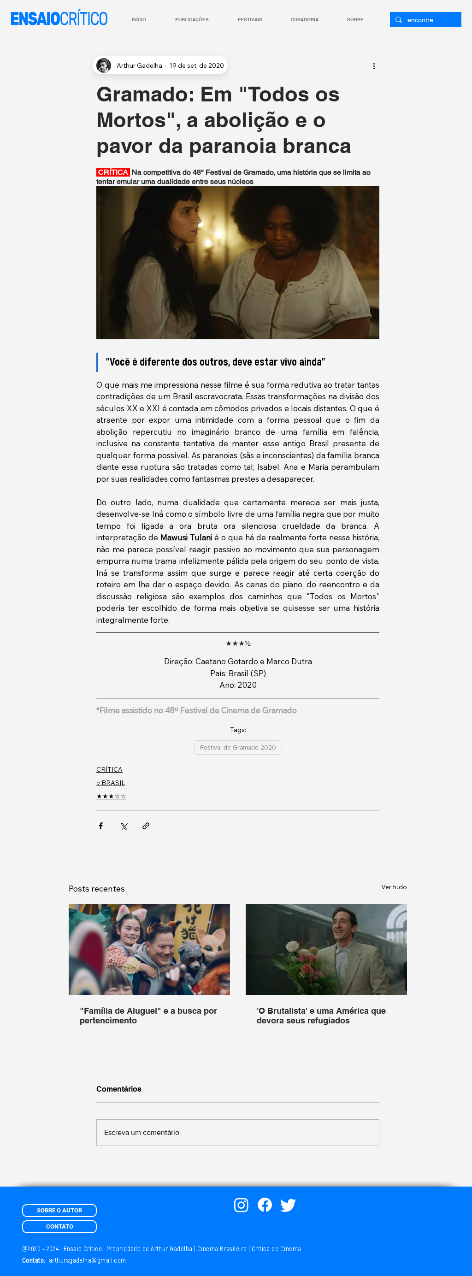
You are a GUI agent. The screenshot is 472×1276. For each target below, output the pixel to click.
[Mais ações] (373, 65)
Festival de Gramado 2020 (238, 747)
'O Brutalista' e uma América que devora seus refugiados (321, 1015)
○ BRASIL (110, 783)
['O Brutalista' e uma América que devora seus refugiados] (326, 949)
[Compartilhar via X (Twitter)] (123, 825)
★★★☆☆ (111, 796)
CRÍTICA (109, 769)
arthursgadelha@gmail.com (87, 1260)
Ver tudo (394, 887)
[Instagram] (241, 1204)
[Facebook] (264, 1204)
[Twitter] (288, 1204)
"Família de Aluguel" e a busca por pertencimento (148, 1015)
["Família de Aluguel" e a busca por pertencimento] (149, 949)
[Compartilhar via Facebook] (100, 825)
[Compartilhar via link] (146, 825)
